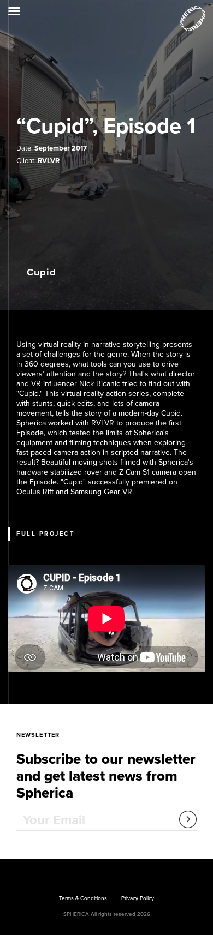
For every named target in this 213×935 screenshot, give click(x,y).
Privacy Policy (137, 898)
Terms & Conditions (83, 898)
